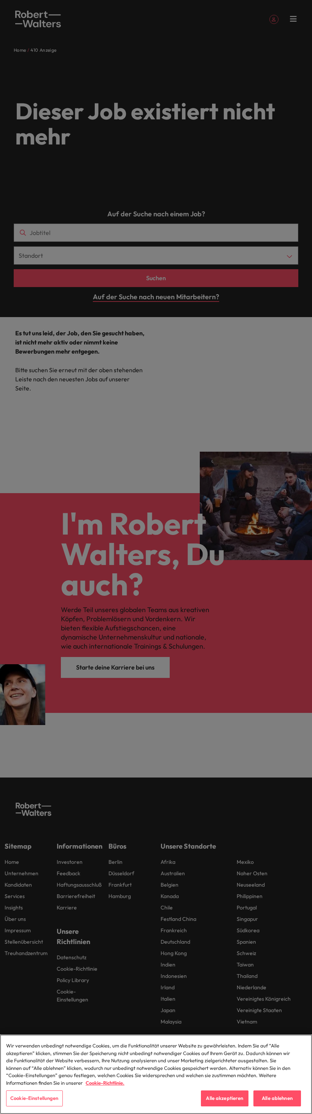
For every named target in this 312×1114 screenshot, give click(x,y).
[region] (156, 1074)
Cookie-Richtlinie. (105, 1083)
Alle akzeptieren (224, 1098)
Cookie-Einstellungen (34, 1098)
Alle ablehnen (277, 1098)
